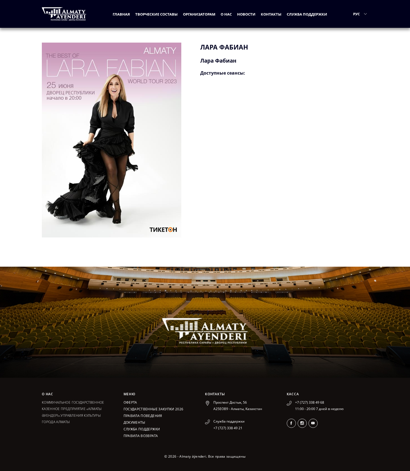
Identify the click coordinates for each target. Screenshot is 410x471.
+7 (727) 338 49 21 (227, 428)
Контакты (271, 14)
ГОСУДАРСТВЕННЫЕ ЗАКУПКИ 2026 (154, 409)
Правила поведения (143, 415)
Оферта (130, 402)
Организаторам (199, 14)
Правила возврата (141, 435)
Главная (121, 14)
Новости (246, 14)
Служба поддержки (307, 14)
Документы (134, 422)
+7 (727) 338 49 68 (309, 402)
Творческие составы (156, 14)
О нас (226, 14)
